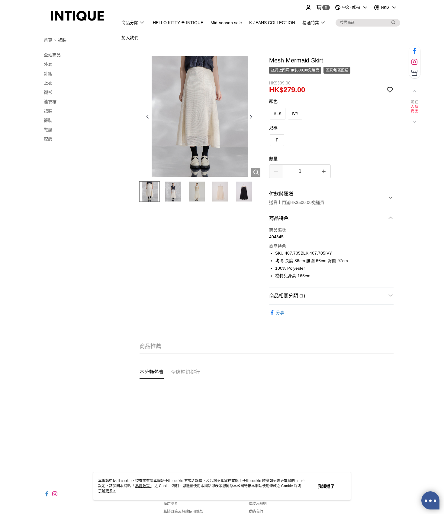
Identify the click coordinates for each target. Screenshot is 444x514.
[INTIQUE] (77, 16)
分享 (280, 312)
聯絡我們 (256, 511)
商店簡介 (170, 504)
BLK (278, 113)
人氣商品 (414, 109)
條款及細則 (258, 504)
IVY (295, 113)
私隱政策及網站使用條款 (183, 511)
